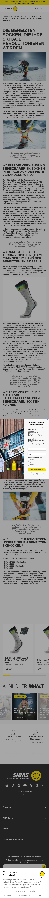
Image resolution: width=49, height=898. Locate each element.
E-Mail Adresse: (31, 447)
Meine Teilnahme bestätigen (37, 469)
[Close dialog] (47, 420)
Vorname (29, 452)
